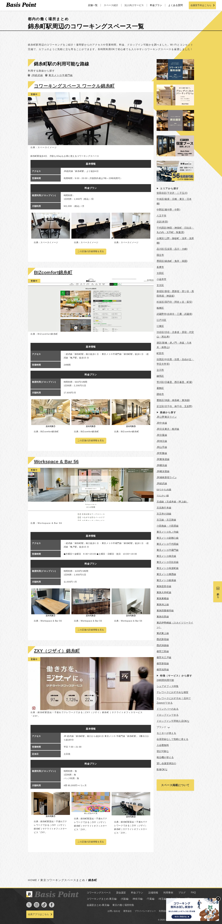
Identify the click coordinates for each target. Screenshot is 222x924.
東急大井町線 (164, 592)
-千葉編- (150, 899)
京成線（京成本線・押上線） (172, 501)
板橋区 (160, 308)
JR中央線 (162, 423)
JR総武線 (37, 75)
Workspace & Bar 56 (56, 461)
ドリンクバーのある (168, 709)
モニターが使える (166, 733)
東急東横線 (163, 598)
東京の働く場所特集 (123, 905)
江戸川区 (161, 320)
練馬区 (160, 376)
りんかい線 (163, 495)
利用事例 (168, 892)
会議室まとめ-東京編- (98, 905)
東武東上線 (163, 633)
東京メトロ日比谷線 (168, 562)
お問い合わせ (114, 911)
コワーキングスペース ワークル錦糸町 (74, 85)
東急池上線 (163, 604)
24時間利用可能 (165, 680)
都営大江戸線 (164, 657)
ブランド (161, 727)
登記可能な (163, 751)
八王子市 (161, 215)
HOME (32, 880)
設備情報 (153, 892)
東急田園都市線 (165, 610)
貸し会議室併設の (166, 763)
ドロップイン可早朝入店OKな (173, 721)
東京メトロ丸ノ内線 (168, 532)
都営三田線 (163, 651)
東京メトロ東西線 (166, 574)
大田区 (160, 273)
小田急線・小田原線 (168, 526)
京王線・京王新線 (166, 520)
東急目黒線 (163, 616)
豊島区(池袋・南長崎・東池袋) (173, 400)
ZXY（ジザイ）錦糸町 (57, 650)
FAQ (193, 892)
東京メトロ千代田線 (168, 544)
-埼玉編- (162, 899)
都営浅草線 (163, 669)
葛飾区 (160, 388)
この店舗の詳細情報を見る (90, 251)
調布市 (160, 394)
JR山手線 (162, 447)
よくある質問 (175, 5)
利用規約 (163, 911)
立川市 (160, 370)
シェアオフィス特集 (168, 686)
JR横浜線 (162, 465)
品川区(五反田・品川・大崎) (172, 249)
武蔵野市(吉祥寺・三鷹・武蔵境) (174, 314)
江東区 (160, 326)
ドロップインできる (168, 715)
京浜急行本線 (164, 507)
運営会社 (127, 911)
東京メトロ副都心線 (168, 538)
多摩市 (160, 267)
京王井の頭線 (164, 513)
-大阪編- (124, 899)
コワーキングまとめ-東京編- (102, 899)
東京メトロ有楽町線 (168, 568)
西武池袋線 (163, 645)
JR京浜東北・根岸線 (168, 429)
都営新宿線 (163, 663)
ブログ (182, 892)
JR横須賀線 (163, 471)
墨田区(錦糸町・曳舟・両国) (172, 261)
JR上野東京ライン (167, 417)
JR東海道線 (163, 459)
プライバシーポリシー (145, 911)
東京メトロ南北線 (166, 556)
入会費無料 (163, 745)
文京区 (160, 285)
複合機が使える (165, 757)
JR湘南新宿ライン (167, 477)
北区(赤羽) (162, 221)
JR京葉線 (162, 435)
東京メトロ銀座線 (166, 580)
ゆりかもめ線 (164, 489)
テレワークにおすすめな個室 (172, 692)
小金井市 (161, 279)
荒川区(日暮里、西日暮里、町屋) (174, 382)
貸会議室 (121, 892)
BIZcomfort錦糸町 (53, 272)
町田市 (160, 353)
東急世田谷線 (164, 586)
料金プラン (156, 5)
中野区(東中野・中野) (168, 209)
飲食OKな (162, 769)
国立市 (160, 255)
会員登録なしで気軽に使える (172, 739)
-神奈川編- (137, 899)
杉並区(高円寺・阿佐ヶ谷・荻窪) (174, 302)
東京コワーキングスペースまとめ (62, 880)
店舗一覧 (93, 5)
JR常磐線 (162, 453)
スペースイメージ (47, 147)
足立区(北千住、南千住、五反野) (174, 406)
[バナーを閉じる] (218, 899)
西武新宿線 (163, 639)
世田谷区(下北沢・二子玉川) (172, 193)
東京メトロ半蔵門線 (61, 75)
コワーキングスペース (99, 892)
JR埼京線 (162, 441)
